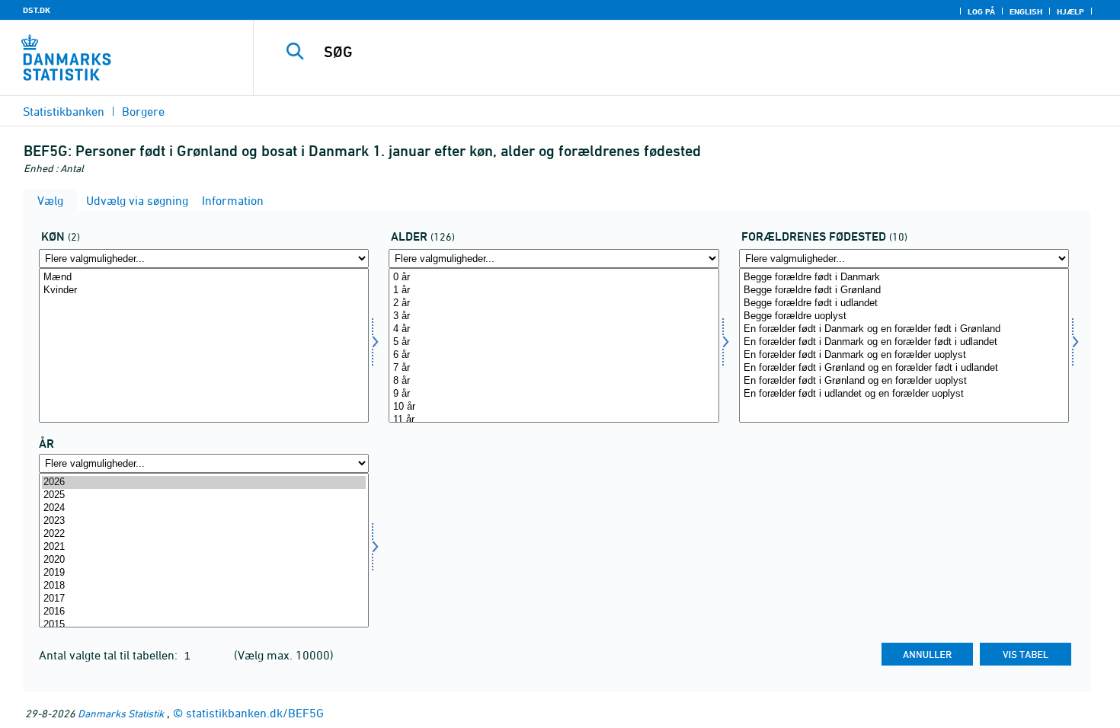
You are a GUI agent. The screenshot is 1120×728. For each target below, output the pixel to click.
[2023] (204, 521)
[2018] (204, 586)
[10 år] (553, 407)
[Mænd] (204, 277)
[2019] (204, 573)
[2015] (204, 624)
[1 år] (553, 290)
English (1026, 11)
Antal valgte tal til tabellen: (110, 655)
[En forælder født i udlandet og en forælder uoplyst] (904, 394)
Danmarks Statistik (121, 713)
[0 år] (553, 277)
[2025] (204, 495)
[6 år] (553, 355)
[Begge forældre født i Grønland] (904, 290)
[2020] (204, 560)
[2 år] (553, 303)
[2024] (204, 508)
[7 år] (553, 368)
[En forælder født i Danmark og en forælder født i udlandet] (904, 342)
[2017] (204, 598)
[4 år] (553, 329)
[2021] (204, 547)
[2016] (204, 611)
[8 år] (553, 381)
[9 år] (553, 394)
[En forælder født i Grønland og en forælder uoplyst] (904, 381)
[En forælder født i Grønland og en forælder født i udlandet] (904, 368)
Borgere (143, 111)
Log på (981, 11)
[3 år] (553, 316)
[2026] (204, 482)
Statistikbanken (63, 111)
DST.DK (36, 10)
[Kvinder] (204, 290)
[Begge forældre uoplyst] (904, 316)
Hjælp (1070, 11)
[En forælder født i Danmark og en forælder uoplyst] (904, 355)
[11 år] (553, 419)
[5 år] (553, 342)
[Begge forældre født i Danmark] (904, 277)
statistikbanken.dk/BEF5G (255, 713)
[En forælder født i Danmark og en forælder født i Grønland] (904, 329)
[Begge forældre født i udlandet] (904, 303)
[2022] (204, 534)
